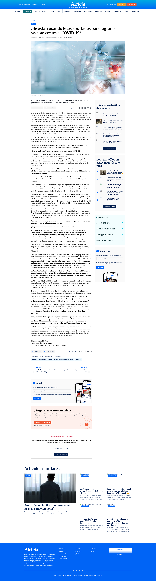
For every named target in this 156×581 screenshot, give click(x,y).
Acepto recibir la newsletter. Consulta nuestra (52, 394)
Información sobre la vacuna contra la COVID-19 (61, 359)
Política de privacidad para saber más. (62, 394)
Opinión (59, 11)
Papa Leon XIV (117, 11)
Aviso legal (85, 575)
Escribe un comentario (61, 454)
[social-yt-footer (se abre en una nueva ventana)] (73, 570)
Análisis (52, 11)
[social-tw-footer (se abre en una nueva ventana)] (79, 570)
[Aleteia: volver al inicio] (78, 3)
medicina (78, 359)
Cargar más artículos (110, 149)
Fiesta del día (103, 223)
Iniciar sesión (113, 4)
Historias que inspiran (40, 11)
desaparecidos (85, 475)
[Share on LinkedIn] (82, 108)
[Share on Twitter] (85, 108)
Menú (18, 11)
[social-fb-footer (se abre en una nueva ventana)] (76, 570)
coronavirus (42, 359)
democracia (112, 505)
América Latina (135, 11)
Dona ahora (130, 4)
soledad (28, 475)
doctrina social (84, 505)
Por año (92, 551)
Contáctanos (92, 575)
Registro (120, 4)
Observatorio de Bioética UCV (54, 37)
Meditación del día (105, 229)
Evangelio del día (104, 234)
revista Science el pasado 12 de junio (44, 133)
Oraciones (26, 11)
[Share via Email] (88, 108)
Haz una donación (67, 575)
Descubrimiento (88, 11)
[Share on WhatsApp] (91, 108)
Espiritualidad (77, 11)
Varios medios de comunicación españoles (44, 125)
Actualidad (108, 11)
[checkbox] (33, 394)
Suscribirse (120, 549)
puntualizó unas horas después (81, 137)
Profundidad (67, 11)
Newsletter (77, 551)
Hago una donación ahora (42, 422)
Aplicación (77, 554)
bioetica (34, 359)
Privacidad (99, 575)
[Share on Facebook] (79, 108)
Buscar (43, 4)
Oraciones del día (104, 240)
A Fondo (33, 20)
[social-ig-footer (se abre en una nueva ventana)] (82, 570)
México (126, 11)
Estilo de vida (98, 11)
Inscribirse (36, 398)
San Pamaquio (84, 7)
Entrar (66, 448)
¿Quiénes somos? (77, 575)
